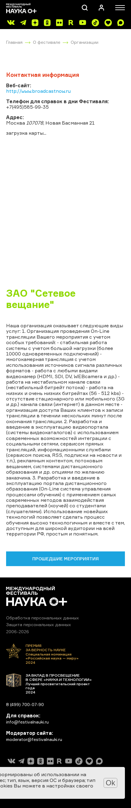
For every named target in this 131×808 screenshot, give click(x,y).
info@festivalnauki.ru (27, 721)
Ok (110, 783)
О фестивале (46, 42)
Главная (14, 42)
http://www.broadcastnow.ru (38, 91)
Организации (84, 42)
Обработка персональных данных (42, 617)
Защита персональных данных (38, 624)
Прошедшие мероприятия (65, 558)
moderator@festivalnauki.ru (34, 739)
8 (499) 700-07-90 (25, 704)
